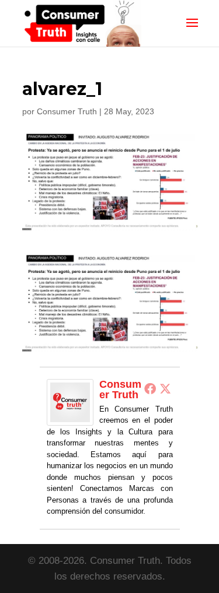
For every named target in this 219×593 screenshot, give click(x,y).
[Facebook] (150, 388)
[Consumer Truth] (70, 417)
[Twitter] (165, 388)
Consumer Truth (67, 111)
